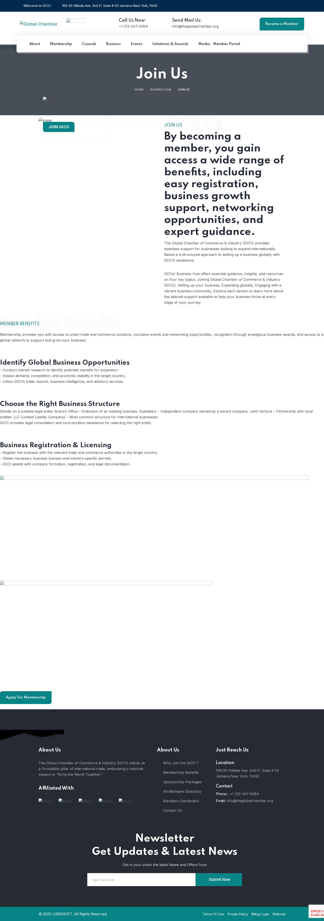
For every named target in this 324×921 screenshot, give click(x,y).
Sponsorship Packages (182, 782)
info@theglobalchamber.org (250, 800)
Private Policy (237, 914)
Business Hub (160, 89)
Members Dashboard (181, 801)
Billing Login (260, 914)
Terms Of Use (213, 914)
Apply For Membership (26, 697)
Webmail (278, 914)
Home (139, 89)
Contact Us (172, 810)
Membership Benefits (181, 772)
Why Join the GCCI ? (180, 763)
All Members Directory (182, 791)
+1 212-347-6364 (244, 794)
